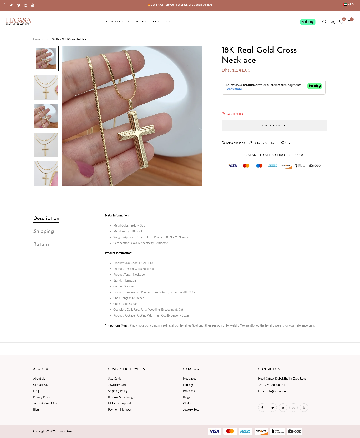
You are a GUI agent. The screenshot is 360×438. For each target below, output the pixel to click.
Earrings (188, 385)
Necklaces (189, 378)
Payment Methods (120, 409)
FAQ (36, 391)
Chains (187, 403)
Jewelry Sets (191, 409)
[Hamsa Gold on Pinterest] (18, 5)
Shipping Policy (118, 391)
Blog (36, 409)
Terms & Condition (45, 403)
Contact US (40, 385)
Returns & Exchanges (121, 397)
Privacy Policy (42, 397)
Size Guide (114, 378)
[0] (341, 21)
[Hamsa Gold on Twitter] (11, 5)
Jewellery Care (117, 385)
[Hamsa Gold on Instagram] (25, 5)
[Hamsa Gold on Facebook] (4, 5)
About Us (39, 378)
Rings (186, 397)
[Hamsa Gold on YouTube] (33, 5)
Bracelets (189, 391)
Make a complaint (119, 403)
